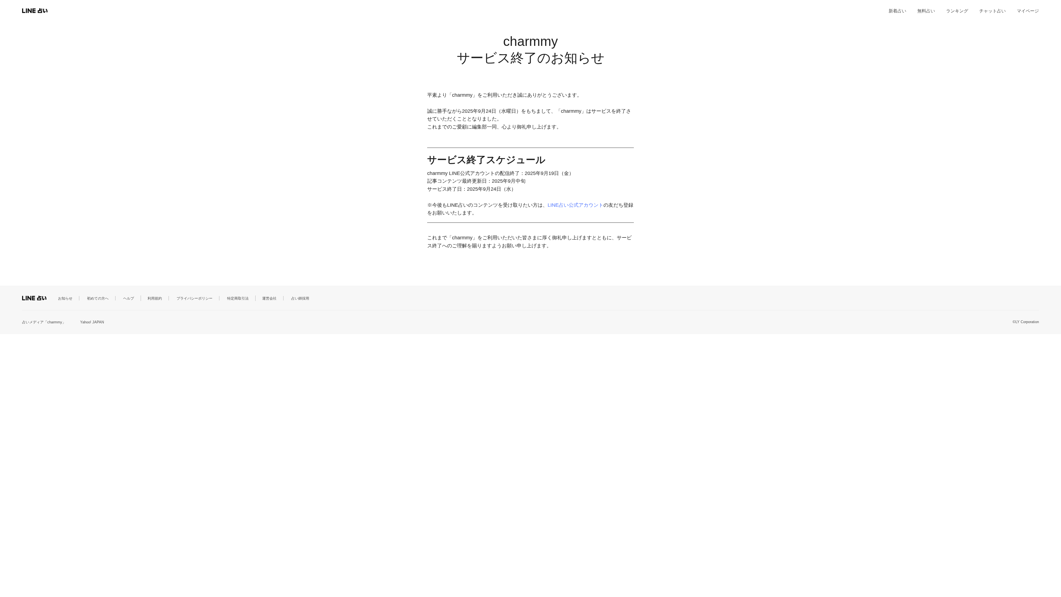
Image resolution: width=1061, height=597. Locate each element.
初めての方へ (98, 298)
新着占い (897, 11)
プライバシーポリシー (194, 298)
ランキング (957, 11)
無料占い (926, 11)
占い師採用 (300, 298)
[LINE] (45, 10)
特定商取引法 (238, 298)
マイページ (1028, 11)
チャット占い (992, 11)
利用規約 (155, 298)
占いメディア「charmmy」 (44, 322)
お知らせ (65, 298)
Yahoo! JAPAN (92, 322)
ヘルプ (128, 298)
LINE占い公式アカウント (575, 205)
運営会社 (269, 298)
